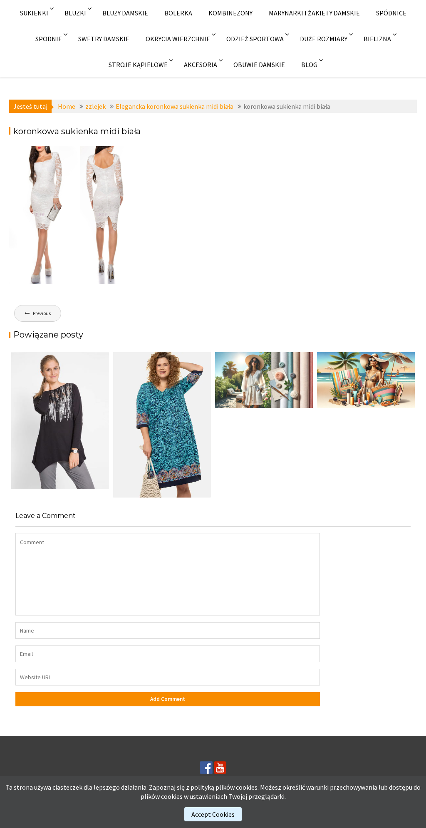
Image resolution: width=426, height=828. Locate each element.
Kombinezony (230, 13)
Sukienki (34, 13)
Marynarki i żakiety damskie (314, 13)
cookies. (247, 787)
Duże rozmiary (323, 39)
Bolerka (178, 13)
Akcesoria (200, 64)
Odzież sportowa (255, 39)
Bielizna (377, 39)
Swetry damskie (103, 39)
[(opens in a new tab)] (162, 425)
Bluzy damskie (125, 13)
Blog (309, 64)
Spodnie (48, 39)
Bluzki (75, 13)
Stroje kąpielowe (138, 64)
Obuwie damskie (259, 64)
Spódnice (391, 13)
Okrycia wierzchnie (178, 39)
